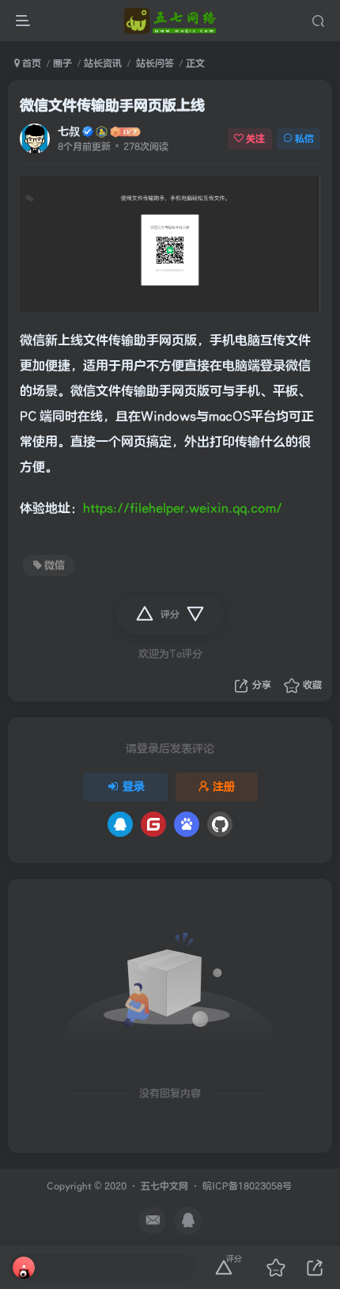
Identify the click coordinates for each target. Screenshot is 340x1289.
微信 (54, 565)
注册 (224, 786)
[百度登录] (186, 824)
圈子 (62, 63)
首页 (30, 63)
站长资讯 (103, 63)
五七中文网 (164, 1186)
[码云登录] (153, 824)
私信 (304, 138)
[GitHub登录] (219, 824)
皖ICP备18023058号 (247, 1186)
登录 (134, 786)
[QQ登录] (120, 824)
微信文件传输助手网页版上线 (112, 105)
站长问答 (154, 63)
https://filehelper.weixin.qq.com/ (182, 508)
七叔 (69, 132)
